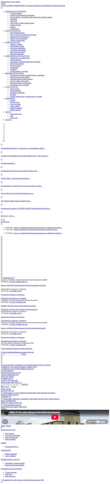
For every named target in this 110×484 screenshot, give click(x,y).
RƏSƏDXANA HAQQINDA (15, 11)
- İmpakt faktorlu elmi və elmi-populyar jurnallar (25, 96)
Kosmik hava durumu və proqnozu (12, 295)
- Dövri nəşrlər (14, 89)
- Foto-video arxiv (15, 114)
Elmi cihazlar (9, 433)
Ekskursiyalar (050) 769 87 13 (11, 382)
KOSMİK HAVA (15, 291)
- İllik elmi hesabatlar (16, 54)
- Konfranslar (13, 67)
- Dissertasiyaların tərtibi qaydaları (21, 79)
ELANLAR (5, 222)
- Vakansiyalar (14, 29)
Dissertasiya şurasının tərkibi (14, 463)
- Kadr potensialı (15, 25)
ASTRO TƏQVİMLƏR (9, 380)
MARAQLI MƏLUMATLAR (11, 403)
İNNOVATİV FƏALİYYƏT (11, 373)
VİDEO (3, 409)
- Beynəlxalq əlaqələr (16, 64)
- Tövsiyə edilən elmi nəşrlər (19, 81)
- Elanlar (12, 100)
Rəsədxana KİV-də (11, 447)
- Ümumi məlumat (15, 13)
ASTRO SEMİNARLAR (18, 282)
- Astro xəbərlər (14, 106)
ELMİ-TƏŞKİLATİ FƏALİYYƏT (17, 56)
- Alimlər (12, 27)
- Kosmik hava (14, 102)
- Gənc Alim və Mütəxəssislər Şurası (21, 23)
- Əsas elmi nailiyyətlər (17, 52)
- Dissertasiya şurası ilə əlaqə (19, 85)
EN (4, 4)
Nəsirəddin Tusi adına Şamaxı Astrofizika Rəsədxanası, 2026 (23, 480)
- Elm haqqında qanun (16, 33)
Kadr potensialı (10, 476)
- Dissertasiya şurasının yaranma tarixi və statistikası (26, 75)
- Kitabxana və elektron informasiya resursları (24, 62)
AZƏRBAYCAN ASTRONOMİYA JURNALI (17, 369)
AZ (2, 4)
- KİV (11, 116)
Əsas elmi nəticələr (11, 437)
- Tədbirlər (13, 69)
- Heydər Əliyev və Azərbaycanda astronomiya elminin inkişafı (30, 17)
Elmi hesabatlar (10, 439)
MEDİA (8, 112)
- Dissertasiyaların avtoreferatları (20, 83)
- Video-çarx (13, 118)
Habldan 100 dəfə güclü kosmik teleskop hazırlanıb (18, 306)
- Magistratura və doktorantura (19, 58)
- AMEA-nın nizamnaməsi (18, 38)
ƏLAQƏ (8, 120)
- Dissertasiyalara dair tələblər (19, 77)
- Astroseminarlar (15, 60)
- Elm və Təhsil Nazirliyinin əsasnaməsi (22, 35)
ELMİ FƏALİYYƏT (12, 42)
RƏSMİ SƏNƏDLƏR (13, 31)
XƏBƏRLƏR (10, 98)
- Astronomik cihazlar (16, 46)
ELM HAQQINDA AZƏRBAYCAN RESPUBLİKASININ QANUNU (26, 365)
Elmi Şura (8, 474)
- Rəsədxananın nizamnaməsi (19, 36)
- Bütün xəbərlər (15, 110)
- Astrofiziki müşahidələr (17, 50)
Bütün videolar (6, 426)
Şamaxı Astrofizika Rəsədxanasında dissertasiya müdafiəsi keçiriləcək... (38, 228)
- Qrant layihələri (15, 66)
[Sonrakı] (4, 220)
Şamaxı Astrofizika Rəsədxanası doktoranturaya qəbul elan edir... (36, 229)
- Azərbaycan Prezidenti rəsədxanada (21, 15)
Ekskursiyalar (5, 2)
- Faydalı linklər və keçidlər (18, 71)
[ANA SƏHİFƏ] (2, 8)
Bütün (10, 395)
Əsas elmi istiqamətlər (12, 435)
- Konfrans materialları (17, 93)
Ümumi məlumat (11, 472)
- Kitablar (12, 95)
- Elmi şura (13, 21)
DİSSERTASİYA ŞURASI (14, 73)
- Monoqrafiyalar (15, 91)
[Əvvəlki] (2, 220)
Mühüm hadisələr (11, 454)
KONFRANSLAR (7, 391)
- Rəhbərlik (13, 19)
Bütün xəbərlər (6, 389)
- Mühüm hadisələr (15, 108)
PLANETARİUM (7, 371)
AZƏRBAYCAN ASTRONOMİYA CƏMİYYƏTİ (19, 367)
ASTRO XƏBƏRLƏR (17, 302)
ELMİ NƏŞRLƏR (11, 87)
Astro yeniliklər (10, 456)
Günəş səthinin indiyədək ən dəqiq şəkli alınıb (16, 348)
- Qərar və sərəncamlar (17, 40)
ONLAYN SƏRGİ (7, 377)
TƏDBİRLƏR (6, 397)
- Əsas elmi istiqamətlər (17, 48)
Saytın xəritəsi (15, 2)
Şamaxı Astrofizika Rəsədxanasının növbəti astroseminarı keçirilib (23, 285)
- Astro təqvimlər (15, 104)
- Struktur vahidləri (15, 44)
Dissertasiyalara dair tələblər (14, 465)
